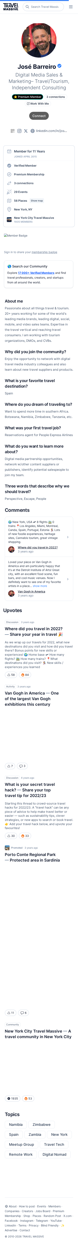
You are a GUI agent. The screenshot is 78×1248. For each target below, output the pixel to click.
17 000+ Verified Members (36, 272)
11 (12, 1012)
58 (13, 674)
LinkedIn (10, 1225)
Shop (26, 1216)
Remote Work (21, 1154)
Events (41, 1206)
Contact (25, 1230)
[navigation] (71, 7)
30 (13, 835)
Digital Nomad (54, 1154)
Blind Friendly (50, 1225)
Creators (27, 1211)
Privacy (34, 1225)
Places (37, 1216)
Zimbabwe (42, 1124)
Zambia (35, 1134)
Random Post (52, 1216)
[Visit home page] (11, 6)
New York (59, 1134)
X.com (67, 1216)
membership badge (44, 252)
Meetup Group (21, 1144)
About (13, 1206)
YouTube (56, 1220)
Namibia (16, 1124)
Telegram (42, 1220)
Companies (12, 1211)
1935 (14, 1098)
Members (54, 1206)
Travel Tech (54, 1144)
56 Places (28, 200)
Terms (22, 1225)
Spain (14, 1134)
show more (40, 586)
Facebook (11, 1220)
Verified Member (25, 165)
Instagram (26, 1220)
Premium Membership (29, 174)
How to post (27, 1206)
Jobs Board (42, 1211)
